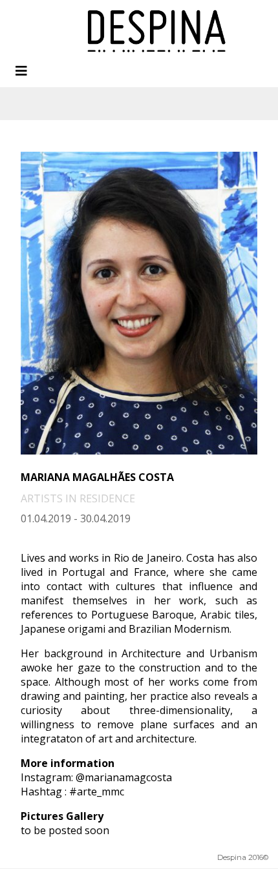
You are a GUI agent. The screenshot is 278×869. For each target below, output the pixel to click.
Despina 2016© (242, 857)
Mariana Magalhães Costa (97, 477)
